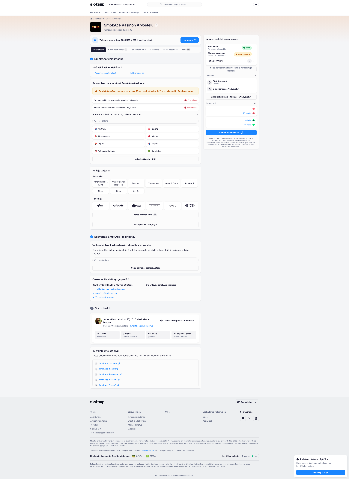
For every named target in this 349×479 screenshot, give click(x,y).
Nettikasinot (99, 19)
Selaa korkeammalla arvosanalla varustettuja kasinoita (231, 69)
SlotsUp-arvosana (216, 53)
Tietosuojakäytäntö (136, 417)
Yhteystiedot (129, 4)
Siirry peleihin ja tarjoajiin (145, 224)
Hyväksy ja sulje (320, 472)
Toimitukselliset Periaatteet (102, 433)
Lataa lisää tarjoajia (145, 214)
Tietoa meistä (115, 4)
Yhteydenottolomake (104, 297)
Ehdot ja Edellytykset (137, 421)
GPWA (139, 456)
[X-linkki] (249, 418)
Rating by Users (215, 61)
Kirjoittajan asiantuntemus (141, 326)
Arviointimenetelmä (98, 421)
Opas (205, 417)
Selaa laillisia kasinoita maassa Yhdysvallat (231, 97)
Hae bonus (188, 40)
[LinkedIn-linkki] (256, 418)
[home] (91, 19)
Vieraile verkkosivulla (229, 132)
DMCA (153, 456)
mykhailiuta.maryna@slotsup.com (110, 289)
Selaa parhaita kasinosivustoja (145, 268)
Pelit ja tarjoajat (137, 73)
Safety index (213, 46)
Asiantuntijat (95, 417)
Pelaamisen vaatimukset (105, 73)
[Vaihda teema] (256, 4)
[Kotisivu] (97, 4)
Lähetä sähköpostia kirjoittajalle (179, 320)
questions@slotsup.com (106, 293)
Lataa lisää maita (145, 159)
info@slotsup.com (147, 450)
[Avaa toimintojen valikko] (156, 25)
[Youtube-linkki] (243, 418)
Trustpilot (250, 456)
